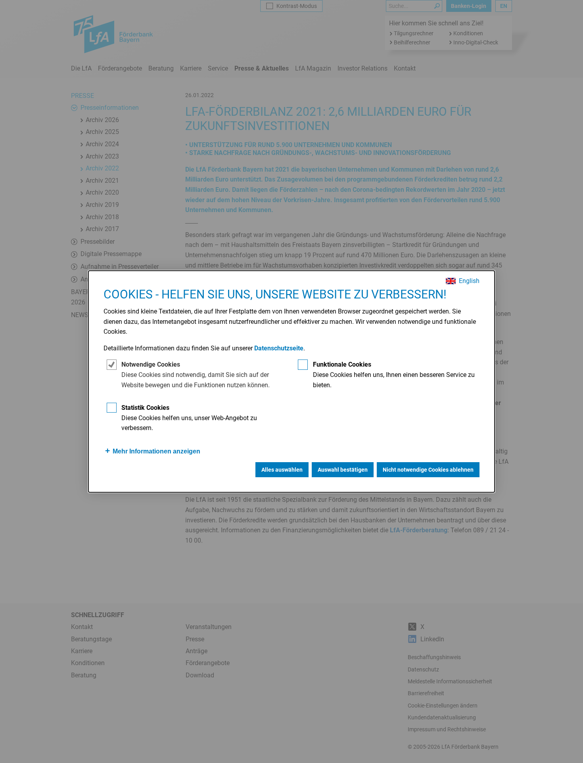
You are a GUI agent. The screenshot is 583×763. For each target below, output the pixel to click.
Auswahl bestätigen (343, 470)
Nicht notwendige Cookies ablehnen (428, 470)
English (469, 281)
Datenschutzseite (278, 348)
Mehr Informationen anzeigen (156, 451)
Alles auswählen (282, 470)
